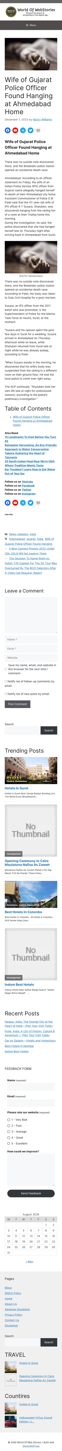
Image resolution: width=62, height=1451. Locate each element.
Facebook (28, 485)
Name (16, 1080)
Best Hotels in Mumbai (19, 1046)
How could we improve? (23, 1151)
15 (6, 437)
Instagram (29, 493)
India (33, 534)
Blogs (8, 1287)
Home (8, 1298)
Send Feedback (31, 1193)
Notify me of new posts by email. (29, 693)
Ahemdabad (17, 539)
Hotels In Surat (28, 1363)
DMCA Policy (13, 1293)
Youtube (27, 481)
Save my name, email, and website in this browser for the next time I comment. (32, 669)
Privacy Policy (13, 1314)
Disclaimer (11, 1325)
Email (16, 1096)
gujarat (31, 539)
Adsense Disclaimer (17, 1309)
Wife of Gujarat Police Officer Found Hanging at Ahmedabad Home (32, 421)
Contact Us (12, 1320)
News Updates (18, 534)
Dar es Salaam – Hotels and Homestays (30, 1040)
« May (29, 1261)
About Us (11, 1304)
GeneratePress (31, 1446)
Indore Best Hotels (16, 1051)
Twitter (26, 489)
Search (9, 724)
